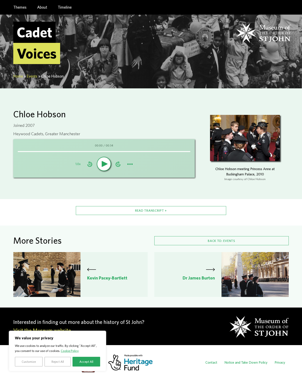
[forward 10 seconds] (118, 164)
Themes (20, 7)
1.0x (77, 164)
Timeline (65, 7)
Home (18, 76)
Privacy (280, 362)
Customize (29, 361)
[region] (57, 351)
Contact (211, 362)
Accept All (86, 361)
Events (32, 76)
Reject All (58, 361)
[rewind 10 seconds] (90, 164)
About (42, 7)
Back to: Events (221, 241)
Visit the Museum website (42, 330)
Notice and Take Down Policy (246, 362)
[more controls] (130, 164)
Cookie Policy (70, 351)
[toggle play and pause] (104, 164)
